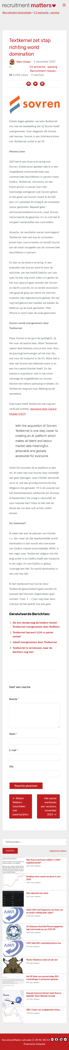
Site (11, 766)
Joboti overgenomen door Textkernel (35, 642)
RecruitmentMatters (11, 1040)
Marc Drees (23, 61)
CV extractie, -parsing (46, 12)
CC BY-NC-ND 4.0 (41, 1040)
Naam (13, 734)
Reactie (14, 699)
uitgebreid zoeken (57, 851)
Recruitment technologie (17, 12)
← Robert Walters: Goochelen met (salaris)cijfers (20, 806)
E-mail (13, 750)
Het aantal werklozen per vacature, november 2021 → (48, 806)
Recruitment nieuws (43, 71)
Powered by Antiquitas (34, 1044)
